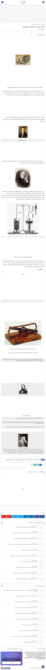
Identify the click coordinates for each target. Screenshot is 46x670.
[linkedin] (28, 516)
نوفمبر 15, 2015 (33, 537)
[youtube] (6, 516)
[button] (40, 465)
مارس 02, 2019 (33, 571)
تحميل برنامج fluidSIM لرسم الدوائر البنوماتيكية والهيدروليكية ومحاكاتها (25, 538)
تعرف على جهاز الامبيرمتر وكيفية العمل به (30, 642)
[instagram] (7, 668)
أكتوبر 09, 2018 (34, 543)
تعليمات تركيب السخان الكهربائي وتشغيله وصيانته (28, 630)
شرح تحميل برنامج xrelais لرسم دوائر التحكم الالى (28, 550)
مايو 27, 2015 (34, 548)
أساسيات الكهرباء (34, 24)
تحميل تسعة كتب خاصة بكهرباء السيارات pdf (29, 561)
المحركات (23, 459)
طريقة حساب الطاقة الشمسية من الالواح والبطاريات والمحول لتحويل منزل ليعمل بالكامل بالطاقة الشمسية (20, 591)
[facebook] (39, 516)
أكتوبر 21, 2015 (34, 560)
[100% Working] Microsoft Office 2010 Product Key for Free (26, 567)
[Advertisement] (23, 13)
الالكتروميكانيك (29, 459)
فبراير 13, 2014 (34, 525)
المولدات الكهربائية (18, 459)
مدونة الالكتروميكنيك (32, 668)
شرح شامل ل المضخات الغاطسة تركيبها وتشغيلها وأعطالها (26, 596)
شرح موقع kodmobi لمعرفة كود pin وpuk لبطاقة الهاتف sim (26, 527)
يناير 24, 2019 (34, 554)
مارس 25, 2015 (33, 577)
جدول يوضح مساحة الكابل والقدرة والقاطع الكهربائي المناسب (26, 619)
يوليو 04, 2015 (34, 617)
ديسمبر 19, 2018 (33, 606)
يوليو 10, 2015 (34, 594)
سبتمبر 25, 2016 (33, 589)
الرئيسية (42, 24)
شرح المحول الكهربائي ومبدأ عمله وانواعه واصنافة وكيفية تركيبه (26, 613)
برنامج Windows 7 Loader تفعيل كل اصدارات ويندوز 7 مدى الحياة (26, 607)
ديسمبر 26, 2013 (33, 640)
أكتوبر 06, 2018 (34, 566)
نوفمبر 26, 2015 (33, 629)
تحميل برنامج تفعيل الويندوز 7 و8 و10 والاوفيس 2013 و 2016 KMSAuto (25, 573)
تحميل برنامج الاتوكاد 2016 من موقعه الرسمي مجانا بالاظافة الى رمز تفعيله (24, 636)
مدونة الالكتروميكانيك (9, 459)
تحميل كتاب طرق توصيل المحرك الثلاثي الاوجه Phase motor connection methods (23, 544)
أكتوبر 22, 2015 (34, 531)
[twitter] (17, 516)
